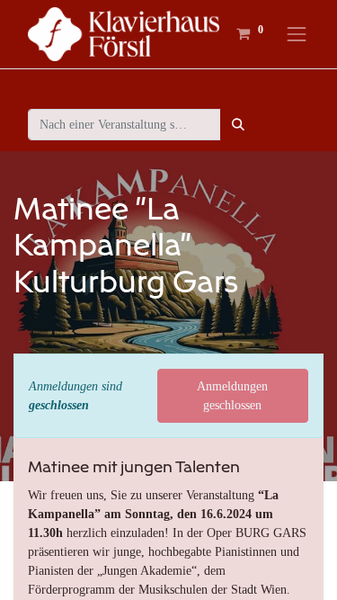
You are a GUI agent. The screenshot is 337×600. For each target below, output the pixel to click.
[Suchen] (238, 124)
